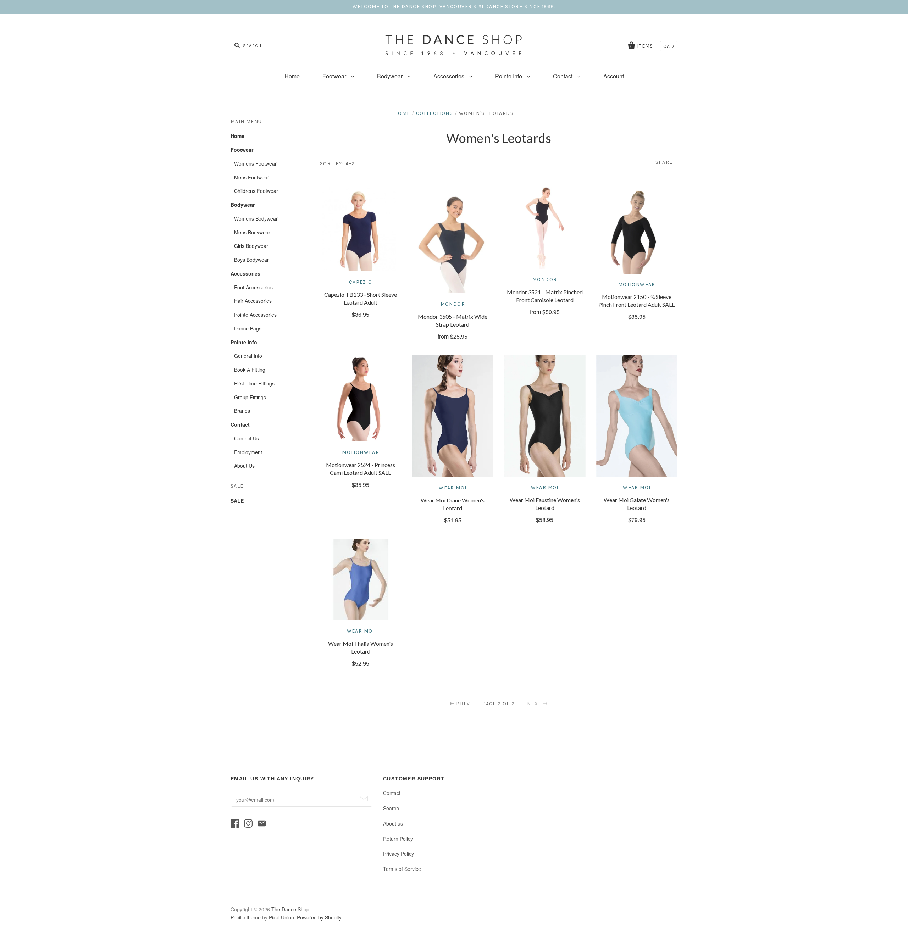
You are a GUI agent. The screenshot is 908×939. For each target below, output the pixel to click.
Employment (248, 452)
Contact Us (246, 438)
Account (613, 76)
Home (292, 76)
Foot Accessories (253, 287)
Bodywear (390, 76)
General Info (248, 355)
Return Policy (398, 838)
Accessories (449, 76)
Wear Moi (452, 488)
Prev (463, 704)
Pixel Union (281, 917)
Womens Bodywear (256, 218)
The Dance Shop (290, 909)
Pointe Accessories (255, 314)
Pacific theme (246, 917)
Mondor (453, 304)
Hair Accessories (253, 300)
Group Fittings (250, 397)
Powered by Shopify (319, 917)
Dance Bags (247, 328)
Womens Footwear (255, 163)
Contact (563, 76)
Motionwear (636, 285)
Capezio (360, 282)
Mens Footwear (251, 177)
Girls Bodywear (251, 245)
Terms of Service (402, 868)
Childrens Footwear (256, 190)
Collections (434, 113)
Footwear (335, 76)
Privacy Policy (398, 853)
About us (393, 823)
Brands (242, 410)
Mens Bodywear (252, 232)
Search (391, 808)
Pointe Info (509, 76)
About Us (244, 465)
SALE (237, 500)
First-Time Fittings (254, 383)
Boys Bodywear (251, 259)
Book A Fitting (249, 369)
